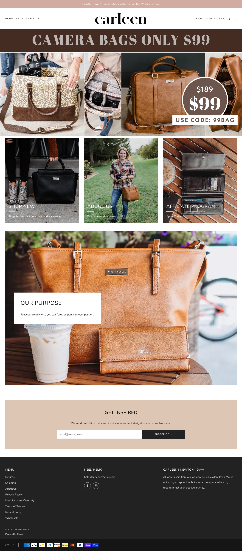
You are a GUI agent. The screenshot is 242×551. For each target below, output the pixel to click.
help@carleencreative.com (99, 477)
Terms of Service (15, 506)
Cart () (224, 18)
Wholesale (11, 518)
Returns (10, 477)
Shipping (10, 483)
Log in (198, 18)
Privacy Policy (13, 494)
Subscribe (162, 434)
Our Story (33, 18)
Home (9, 18)
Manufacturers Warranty (19, 500)
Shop (19, 18)
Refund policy (13, 512)
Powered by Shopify (14, 534)
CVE (210, 18)
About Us (10, 488)
